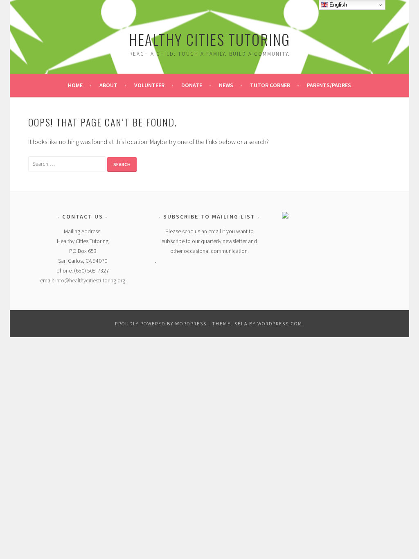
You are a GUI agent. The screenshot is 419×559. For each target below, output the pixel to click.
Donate (191, 85)
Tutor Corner (270, 85)
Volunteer (149, 85)
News (226, 85)
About (108, 85)
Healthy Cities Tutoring (209, 39)
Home (75, 85)
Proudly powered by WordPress (161, 323)
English (337, 5)
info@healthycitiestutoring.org (90, 280)
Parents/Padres (329, 85)
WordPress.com (279, 323)
